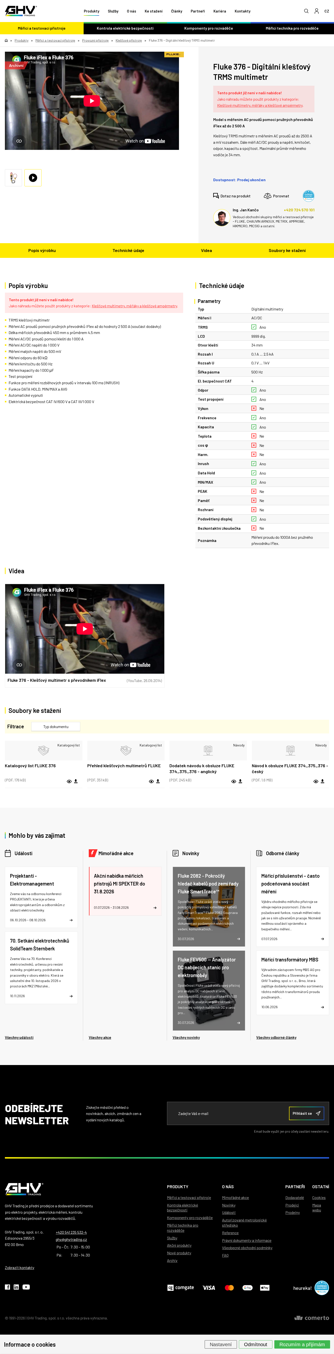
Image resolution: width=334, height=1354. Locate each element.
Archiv (172, 1260)
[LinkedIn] (16, 1287)
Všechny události (19, 1037)
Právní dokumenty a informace (246, 1240)
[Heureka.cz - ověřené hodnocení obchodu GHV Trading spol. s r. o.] (308, 196)
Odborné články (282, 853)
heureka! (302, 1288)
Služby (113, 11)
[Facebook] (7, 1287)
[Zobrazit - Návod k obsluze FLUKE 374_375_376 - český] (290, 750)
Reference (230, 1232)
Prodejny (292, 1212)
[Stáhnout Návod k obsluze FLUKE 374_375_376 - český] (322, 781)
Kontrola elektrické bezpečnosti (125, 28)
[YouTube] (26, 1287)
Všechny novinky (186, 1037)
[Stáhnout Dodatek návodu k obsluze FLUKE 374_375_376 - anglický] (240, 781)
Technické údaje (128, 250)
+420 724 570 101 (299, 209)
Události (23, 853)
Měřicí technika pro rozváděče (182, 1228)
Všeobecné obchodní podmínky (247, 1247)
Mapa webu (316, 1207)
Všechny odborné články (276, 1037)
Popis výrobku (42, 250)
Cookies (319, 1197)
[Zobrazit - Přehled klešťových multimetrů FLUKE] (126, 750)
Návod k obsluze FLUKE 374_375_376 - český (290, 768)
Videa (206, 250)
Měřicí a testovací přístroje (42, 28)
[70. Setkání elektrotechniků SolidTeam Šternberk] (41, 968)
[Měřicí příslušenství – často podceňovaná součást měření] (292, 907)
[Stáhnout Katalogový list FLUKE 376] (76, 781)
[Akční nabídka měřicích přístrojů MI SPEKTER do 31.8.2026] (125, 891)
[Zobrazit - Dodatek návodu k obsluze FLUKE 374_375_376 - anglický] (208, 750)
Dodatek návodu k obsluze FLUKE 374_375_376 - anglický (201, 768)
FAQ (225, 1255)
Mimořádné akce (116, 853)
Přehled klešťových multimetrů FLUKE (124, 765)
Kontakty (242, 11)
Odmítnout (255, 1344)
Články (176, 11)
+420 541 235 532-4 (71, 1232)
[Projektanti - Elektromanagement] (41, 897)
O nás (131, 11)
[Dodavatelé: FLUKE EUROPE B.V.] (174, 54)
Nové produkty (179, 1252)
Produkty (91, 11)
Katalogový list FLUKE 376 (30, 765)
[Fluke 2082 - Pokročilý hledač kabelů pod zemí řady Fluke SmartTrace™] (209, 907)
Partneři (198, 11)
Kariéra (219, 11)
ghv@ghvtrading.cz (71, 1239)
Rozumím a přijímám (302, 1344)
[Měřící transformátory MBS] (292, 983)
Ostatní (320, 1186)
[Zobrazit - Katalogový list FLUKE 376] (43, 750)
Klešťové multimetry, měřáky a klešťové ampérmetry (259, 105)
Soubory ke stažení (287, 250)
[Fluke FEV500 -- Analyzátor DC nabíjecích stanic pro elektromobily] (209, 990)
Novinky (190, 853)
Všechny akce (100, 1037)
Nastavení (221, 1344)
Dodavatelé (294, 1197)
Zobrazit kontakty (19, 1267)
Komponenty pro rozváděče (208, 28)
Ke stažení (154, 11)
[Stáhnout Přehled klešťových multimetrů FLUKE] (158, 781)
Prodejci (292, 1205)
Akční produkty (179, 1245)
